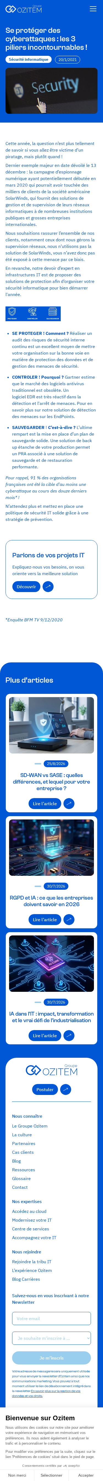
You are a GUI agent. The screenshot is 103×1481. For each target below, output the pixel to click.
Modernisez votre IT (32, 1220)
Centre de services (30, 1228)
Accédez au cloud (29, 1211)
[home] (23, 9)
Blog (16, 1161)
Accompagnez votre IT (34, 1237)
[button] (92, 8)
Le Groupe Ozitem (30, 1126)
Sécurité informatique (28, 59)
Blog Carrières (26, 1279)
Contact (20, 1187)
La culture (22, 1134)
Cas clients (23, 1152)
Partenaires (23, 1143)
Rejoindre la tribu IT (31, 1261)
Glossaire (21, 1178)
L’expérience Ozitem (32, 1270)
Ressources (23, 1169)
